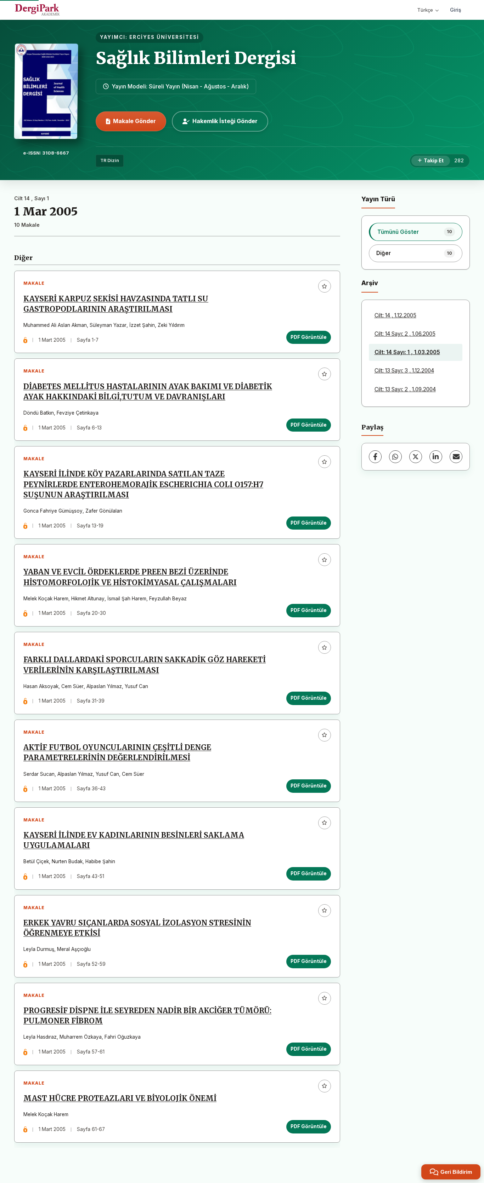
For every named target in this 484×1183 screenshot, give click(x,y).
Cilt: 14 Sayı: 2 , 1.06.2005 (405, 333)
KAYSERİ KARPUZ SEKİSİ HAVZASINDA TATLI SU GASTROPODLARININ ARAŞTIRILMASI (115, 304)
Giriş (455, 10)
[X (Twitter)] (415, 456)
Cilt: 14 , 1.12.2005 (395, 315)
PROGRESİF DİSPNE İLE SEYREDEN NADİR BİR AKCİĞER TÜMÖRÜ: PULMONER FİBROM (147, 1016)
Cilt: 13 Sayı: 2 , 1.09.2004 (405, 389)
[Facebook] (375, 456)
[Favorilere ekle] (324, 286)
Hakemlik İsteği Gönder (225, 121)
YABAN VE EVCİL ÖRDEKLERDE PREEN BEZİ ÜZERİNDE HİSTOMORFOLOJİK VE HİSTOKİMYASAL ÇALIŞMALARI (130, 577)
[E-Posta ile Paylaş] (456, 456)
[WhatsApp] (395, 456)
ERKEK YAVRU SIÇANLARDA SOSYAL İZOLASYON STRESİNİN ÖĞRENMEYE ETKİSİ (137, 928)
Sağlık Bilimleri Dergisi (196, 58)
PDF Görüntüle (309, 337)
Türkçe (425, 10)
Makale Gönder (134, 121)
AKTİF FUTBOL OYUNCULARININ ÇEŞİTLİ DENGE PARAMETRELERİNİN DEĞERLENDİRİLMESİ (117, 752)
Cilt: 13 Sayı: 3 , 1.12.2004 (404, 370)
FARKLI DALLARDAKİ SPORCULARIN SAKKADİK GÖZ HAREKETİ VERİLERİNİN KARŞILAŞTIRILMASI (144, 665)
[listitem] (416, 232)
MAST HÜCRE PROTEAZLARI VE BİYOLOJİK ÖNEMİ (119, 1098)
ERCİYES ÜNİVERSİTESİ (164, 37)
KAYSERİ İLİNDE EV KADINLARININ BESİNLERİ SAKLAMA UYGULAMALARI (133, 840)
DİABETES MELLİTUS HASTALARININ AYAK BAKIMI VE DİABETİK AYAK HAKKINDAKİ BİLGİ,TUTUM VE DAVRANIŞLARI (147, 392)
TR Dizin (109, 160)
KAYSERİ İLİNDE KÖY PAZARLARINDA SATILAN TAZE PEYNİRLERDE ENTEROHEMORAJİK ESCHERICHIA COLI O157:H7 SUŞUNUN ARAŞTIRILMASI (143, 484)
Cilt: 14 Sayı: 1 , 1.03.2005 (407, 352)
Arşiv (369, 283)
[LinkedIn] (435, 456)
